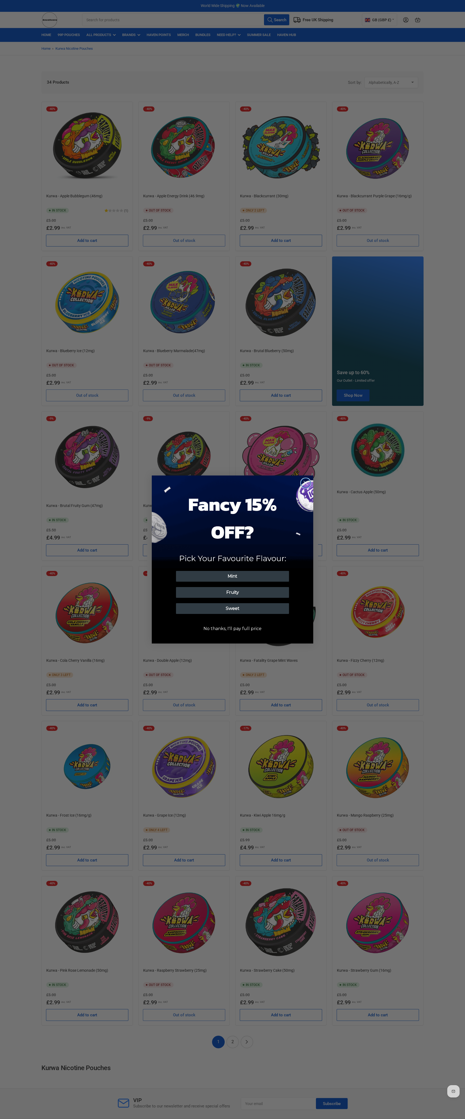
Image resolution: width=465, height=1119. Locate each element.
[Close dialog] (306, 483)
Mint (232, 576)
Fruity (232, 592)
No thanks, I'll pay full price (232, 628)
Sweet (232, 608)
